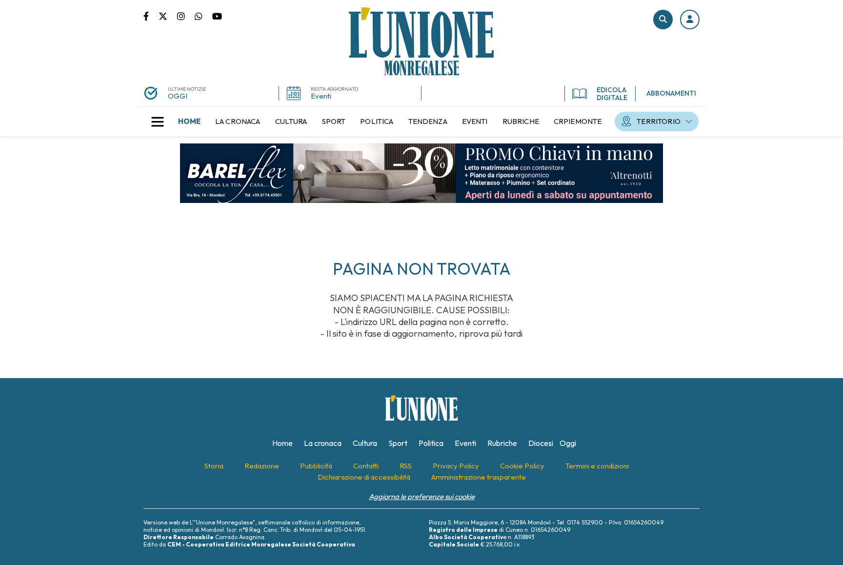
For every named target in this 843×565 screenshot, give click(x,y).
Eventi (321, 96)
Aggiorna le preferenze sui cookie (422, 496)
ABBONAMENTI (671, 93)
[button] (690, 19)
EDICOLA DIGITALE (612, 93)
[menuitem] (189, 121)
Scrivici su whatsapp (203, 15)
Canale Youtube (217, 15)
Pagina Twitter (168, 15)
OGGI (177, 96)
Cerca (663, 19)
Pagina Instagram (186, 15)
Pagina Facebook (151, 15)
